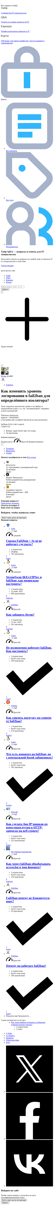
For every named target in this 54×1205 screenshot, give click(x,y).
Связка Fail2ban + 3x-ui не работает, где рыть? (24, 542)
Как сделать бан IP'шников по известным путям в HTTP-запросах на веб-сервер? (27, 827)
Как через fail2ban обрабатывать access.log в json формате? (28, 865)
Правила (9, 1038)
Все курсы (31, 457)
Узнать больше (7, 266)
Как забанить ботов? (20, 614)
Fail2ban (9, 385)
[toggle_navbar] (2, 366)
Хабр (8, 276)
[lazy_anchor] (29, 557)
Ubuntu (14, 706)
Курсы (9, 282)
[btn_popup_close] (5, 1202)
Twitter (9, 453)
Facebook (10, 449)
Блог (8, 1042)
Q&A (8, 278)
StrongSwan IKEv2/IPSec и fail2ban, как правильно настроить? (24, 580)
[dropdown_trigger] (2, 444)
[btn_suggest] (2, 292)
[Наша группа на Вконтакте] (29, 1186)
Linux (13, 565)
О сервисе (10, 1036)
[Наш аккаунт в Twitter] (29, 1091)
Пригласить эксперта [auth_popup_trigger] (10, 503)
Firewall (14, 812)
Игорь (3, 376)
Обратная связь (12, 1040)
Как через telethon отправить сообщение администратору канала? (28, 1023)
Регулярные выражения (21, 852)
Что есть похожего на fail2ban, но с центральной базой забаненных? (29, 755)
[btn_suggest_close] (5, 289)
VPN (13, 529)
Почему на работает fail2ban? (26, 965)
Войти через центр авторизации (14, 518)
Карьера (9, 280)
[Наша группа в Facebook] (29, 1139)
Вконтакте (10, 451)
